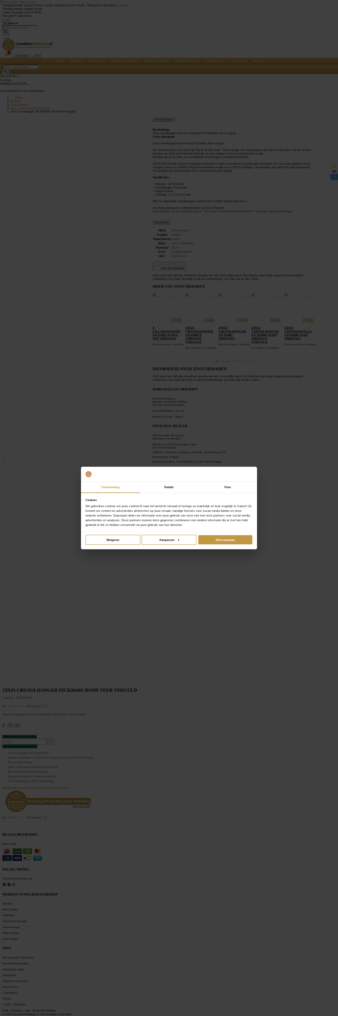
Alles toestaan (225, 539)
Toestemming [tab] (110, 487)
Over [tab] (227, 487)
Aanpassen (166, 539)
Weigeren (112, 539)
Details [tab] (169, 487)
